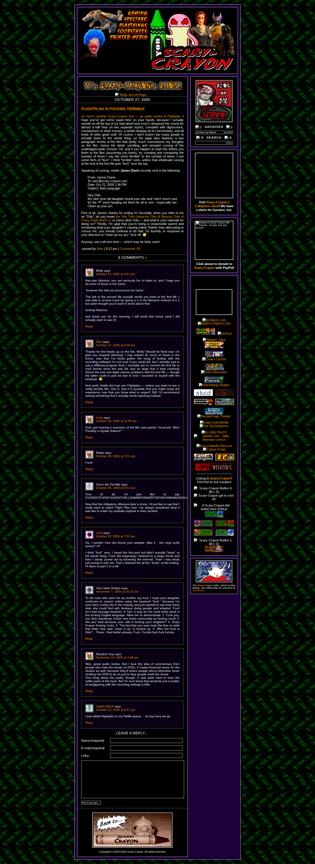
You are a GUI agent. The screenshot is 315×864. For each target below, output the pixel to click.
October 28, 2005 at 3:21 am (115, 456)
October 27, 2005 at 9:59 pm (115, 345)
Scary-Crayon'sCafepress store (212, 204)
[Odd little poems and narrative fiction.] (125, 49)
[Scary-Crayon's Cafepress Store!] (214, 175)
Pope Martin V (101, 220)
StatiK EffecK (105, 706)
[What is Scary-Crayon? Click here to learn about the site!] (114, 67)
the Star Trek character (132, 216)
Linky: (85, 755)
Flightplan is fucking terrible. (113, 109)
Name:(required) (92, 740)
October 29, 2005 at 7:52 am (115, 536)
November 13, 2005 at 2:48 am (117, 657)
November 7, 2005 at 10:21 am (117, 591)
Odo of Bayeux (161, 216)
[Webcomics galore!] (123, 55)
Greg (99, 417)
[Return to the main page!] (192, 40)
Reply (89, 326)
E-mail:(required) (93, 748)
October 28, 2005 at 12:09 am (116, 421)
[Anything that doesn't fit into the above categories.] (116, 61)
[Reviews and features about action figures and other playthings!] (133, 25)
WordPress (198, 590)
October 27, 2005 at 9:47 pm (115, 274)
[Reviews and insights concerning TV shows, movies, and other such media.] (136, 19)
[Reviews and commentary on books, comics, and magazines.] (129, 37)
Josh (99, 533)
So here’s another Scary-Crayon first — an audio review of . (131, 116)
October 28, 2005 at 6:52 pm (115, 488)
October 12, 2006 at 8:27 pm (115, 709)
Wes (100, 248)
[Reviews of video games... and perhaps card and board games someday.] (137, 13)
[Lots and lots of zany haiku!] (127, 43)
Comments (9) (130, 248)
